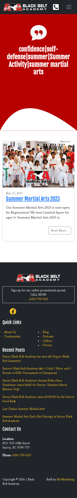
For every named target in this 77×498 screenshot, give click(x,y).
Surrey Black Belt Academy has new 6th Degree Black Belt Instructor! (35, 359)
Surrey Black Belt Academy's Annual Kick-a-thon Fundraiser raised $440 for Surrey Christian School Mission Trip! (34, 385)
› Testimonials (11, 336)
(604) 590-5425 (38, 299)
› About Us (9, 332)
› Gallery (46, 341)
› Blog (45, 332)
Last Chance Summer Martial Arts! (23, 409)
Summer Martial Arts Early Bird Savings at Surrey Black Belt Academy (37, 419)
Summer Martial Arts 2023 (33, 199)
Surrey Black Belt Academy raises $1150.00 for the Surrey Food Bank (38, 399)
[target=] (13, 311)
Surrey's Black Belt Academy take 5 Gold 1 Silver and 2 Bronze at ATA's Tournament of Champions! (36, 371)
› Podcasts (47, 336)
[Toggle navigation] (69, 7)
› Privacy (46, 345)
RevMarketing (66, 479)
